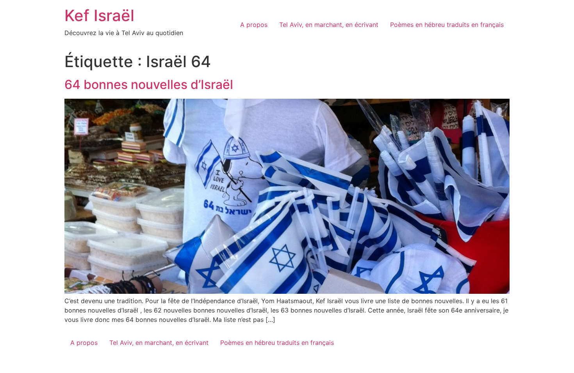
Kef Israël (99, 15)
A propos (253, 24)
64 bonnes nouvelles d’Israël (148, 84)
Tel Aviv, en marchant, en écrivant (328, 24)
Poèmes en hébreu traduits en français (447, 24)
